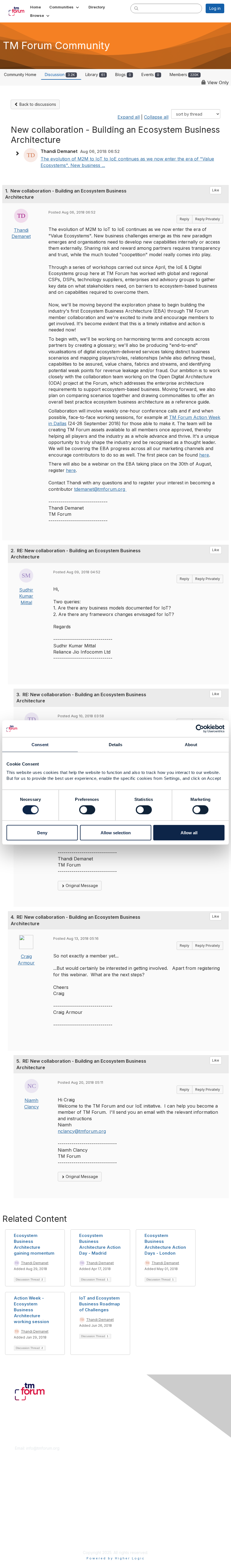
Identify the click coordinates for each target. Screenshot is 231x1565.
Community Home (20, 74)
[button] (64, 7)
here (204, 455)
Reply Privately (207, 219)
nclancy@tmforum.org (82, 1131)
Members (184, 74)
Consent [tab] (40, 744)
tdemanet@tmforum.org (100, 489)
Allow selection (116, 832)
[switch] (87, 809)
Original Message (81, 885)
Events (150, 74)
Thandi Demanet (34, 1263)
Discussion (60, 74)
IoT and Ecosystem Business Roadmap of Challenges (99, 1303)
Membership (26, 1485)
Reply (184, 219)
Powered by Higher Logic (115, 1558)
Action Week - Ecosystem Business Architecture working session (31, 1309)
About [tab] (191, 744)
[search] (136, 8)
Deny (42, 832)
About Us (23, 1527)
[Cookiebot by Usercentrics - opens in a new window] (200, 728)
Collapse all (156, 117)
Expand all (128, 117)
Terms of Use (27, 1533)
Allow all (189, 832)
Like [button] (215, 190)
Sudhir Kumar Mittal (26, 596)
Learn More (25, 1490)
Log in (215, 8)
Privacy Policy (28, 1538)
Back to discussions (37, 104)
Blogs (123, 74)
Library (95, 74)
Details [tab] (116, 744)
